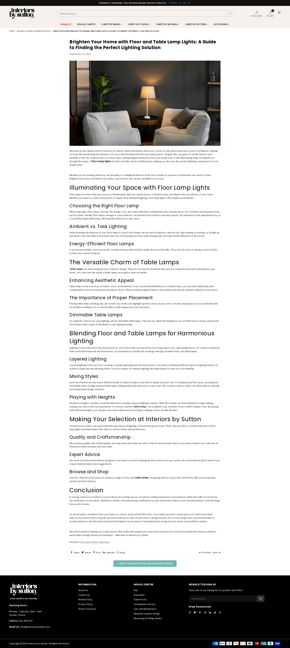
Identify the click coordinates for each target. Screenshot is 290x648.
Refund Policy (85, 599)
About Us (83, 590)
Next (215, 552)
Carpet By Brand (110, 24)
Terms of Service (87, 608)
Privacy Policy (85, 604)
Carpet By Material (167, 24)
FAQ (136, 590)
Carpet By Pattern (195, 24)
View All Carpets (86, 24)
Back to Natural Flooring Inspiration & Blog (146, 563)
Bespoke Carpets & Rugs (147, 613)
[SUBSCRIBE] (260, 598)
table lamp (104, 542)
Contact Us (84, 594)
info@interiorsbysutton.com (35, 626)
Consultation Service (144, 604)
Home (11, 31)
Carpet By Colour (138, 24)
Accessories (221, 24)
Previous (206, 552)
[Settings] (278, 13)
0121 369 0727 (25, 620)
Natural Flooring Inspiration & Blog (34, 31)
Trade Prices (140, 599)
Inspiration (139, 594)
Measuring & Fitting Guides (148, 618)
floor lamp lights (88, 542)
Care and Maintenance (145, 608)
